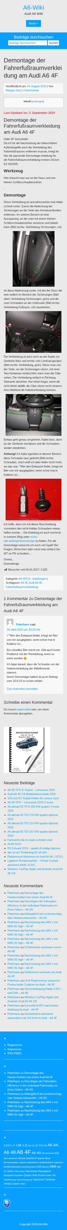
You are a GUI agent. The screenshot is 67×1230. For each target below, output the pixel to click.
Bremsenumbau (11, 1162)
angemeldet (23, 709)
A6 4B (10, 1152)
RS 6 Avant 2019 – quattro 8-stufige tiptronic (34, 848)
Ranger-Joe (13, 90)
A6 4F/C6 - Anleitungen (33, 578)
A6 (45, 1145)
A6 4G (36, 1153)
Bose (47, 1158)
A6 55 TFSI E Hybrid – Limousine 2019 (31, 789)
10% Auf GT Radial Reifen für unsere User (33, 798)
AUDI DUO (14, 844)
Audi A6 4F (35, 582)
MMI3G (10, 1171)
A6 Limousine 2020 (50, 1153)
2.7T (13, 1145)
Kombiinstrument (12, 1167)
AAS (6, 1158)
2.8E (19, 1145)
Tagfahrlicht (38, 1179)
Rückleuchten (45, 1175)
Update (16, 1183)
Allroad (21, 1158)
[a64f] (27, 772)
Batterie (41, 1158)
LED (38, 1166)
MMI (53, 1166)
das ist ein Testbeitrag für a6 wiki (27, 852)
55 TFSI (39, 1145)
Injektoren (58, 1162)
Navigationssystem (13, 1175)
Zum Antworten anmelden (22, 688)
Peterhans (22, 624)
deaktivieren (32, 1162)
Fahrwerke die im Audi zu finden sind (29, 839)
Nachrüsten (32, 1171)
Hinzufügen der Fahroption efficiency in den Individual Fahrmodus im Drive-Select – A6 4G (32, 905)
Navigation (45, 1171)
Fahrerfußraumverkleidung (22, 587)
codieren (23, 1162)
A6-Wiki (33, 7)
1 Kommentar (30, 90)
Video (22, 1184)
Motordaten (20, 1171)
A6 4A (52, 1145)
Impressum (14, 1049)
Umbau (7, 1183)
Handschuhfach (46, 1162)
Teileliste (50, 1179)
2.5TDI (7, 1145)
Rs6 (34, 1175)
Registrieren (14, 1044)
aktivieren (12, 1158)
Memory (45, 1167)
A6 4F (24, 582)
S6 (53, 1175)
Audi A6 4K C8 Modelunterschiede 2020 (31, 794)
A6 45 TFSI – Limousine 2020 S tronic (30, 802)
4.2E (25, 1145)
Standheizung (10, 1180)
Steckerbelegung (24, 1180)
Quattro (28, 1175)
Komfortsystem (28, 1167)
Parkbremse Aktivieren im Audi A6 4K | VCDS (35, 856)
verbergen (37, 101)
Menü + (33, 23)
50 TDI (31, 1145)
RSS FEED (14, 1053)
